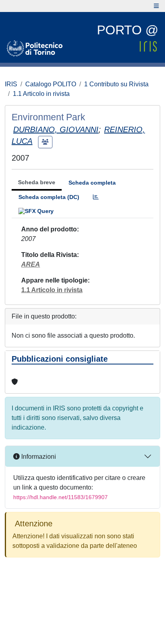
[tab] (95, 197)
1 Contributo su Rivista (116, 84)
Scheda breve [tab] (36, 182)
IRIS (11, 84)
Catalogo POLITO (50, 84)
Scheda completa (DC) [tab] (48, 197)
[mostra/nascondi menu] (156, 6)
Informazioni (38, 456)
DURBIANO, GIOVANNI (56, 129)
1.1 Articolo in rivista (41, 93)
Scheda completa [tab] (92, 182)
